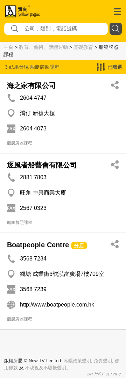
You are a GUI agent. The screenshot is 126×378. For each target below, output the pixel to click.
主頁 (8, 47)
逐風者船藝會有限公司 (42, 165)
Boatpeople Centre (38, 245)
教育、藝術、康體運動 (43, 47)
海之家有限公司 (31, 85)
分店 (79, 245)
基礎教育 (83, 47)
